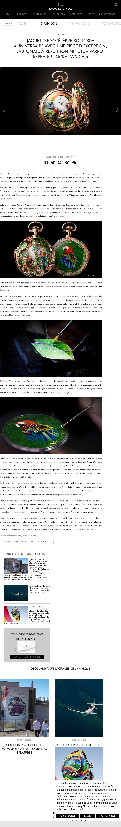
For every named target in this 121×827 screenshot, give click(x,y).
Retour (8, 23)
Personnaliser (67, 816)
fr (2, 824)
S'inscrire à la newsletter (27, 657)
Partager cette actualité (60, 157)
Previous (4, 109)
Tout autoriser (107, 816)
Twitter (53, 162)
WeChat (74, 162)
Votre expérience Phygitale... (79, 745)
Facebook (46, 162)
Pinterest (59, 162)
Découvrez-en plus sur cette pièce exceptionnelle (27, 541)
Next (117, 109)
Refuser (87, 816)
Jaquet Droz (4, 6)
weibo (67, 162)
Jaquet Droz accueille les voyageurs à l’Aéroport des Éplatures (24, 749)
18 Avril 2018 (79, 23)
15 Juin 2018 (48, 23)
